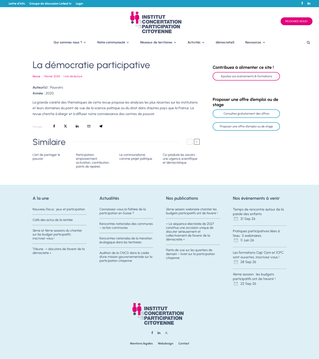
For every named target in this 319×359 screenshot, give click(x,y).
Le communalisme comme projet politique (135, 157)
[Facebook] (302, 3)
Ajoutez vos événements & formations (246, 76)
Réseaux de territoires (156, 42)
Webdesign (165, 343)
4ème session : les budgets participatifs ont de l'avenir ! (254, 276)
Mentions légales (141, 343)
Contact (183, 343)
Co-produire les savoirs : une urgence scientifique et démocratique (180, 159)
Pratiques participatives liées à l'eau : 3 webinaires (256, 233)
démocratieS (225, 42)
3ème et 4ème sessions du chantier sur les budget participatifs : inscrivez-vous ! (57, 234)
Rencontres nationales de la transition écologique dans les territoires (125, 240)
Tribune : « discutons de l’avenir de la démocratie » (59, 251)
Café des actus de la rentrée (53, 220)
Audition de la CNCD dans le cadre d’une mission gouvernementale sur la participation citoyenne (125, 257)
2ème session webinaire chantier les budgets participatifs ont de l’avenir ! (192, 211)
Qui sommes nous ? (68, 42)
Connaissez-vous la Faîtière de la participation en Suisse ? (122, 211)
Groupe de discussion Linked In (50, 3)
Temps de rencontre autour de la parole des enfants (258, 211)
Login (79, 3)
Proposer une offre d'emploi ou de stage (246, 126)
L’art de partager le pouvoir (46, 157)
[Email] (88, 126)
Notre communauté (111, 42)
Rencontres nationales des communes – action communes (126, 226)
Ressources (253, 42)
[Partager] (54, 126)
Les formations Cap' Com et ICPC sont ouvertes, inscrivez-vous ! (258, 254)
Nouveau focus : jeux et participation (59, 209)
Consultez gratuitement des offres (246, 113)
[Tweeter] (65, 126)
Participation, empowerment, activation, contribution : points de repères (93, 160)
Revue (36, 76)
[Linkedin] (308, 3)
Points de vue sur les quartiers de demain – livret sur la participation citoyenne (190, 254)
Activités (194, 42)
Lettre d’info (17, 3)
